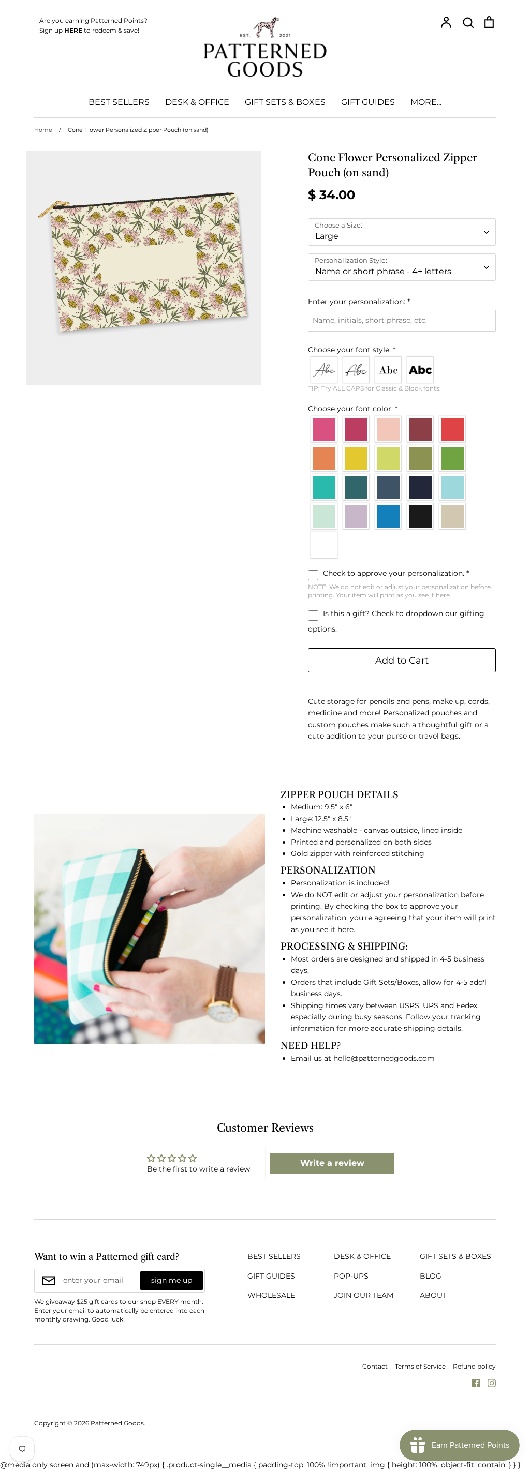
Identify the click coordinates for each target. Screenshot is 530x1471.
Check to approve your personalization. (395, 573)
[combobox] (402, 232)
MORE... (425, 102)
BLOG (430, 1276)
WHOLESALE (271, 1295)
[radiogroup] (402, 369)
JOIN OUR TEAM (363, 1295)
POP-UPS (351, 1276)
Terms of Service (420, 1366)
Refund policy (474, 1366)
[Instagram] (488, 1382)
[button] (402, 301)
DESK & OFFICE (197, 102)
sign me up (171, 1280)
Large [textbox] (326, 236)
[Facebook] (472, 1382)
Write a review (332, 1163)
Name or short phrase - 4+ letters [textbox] (383, 271)
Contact (375, 1366)
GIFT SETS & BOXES (285, 102)
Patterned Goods (117, 1423)
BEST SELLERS (119, 102)
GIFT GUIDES (368, 102)
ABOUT (433, 1295)
